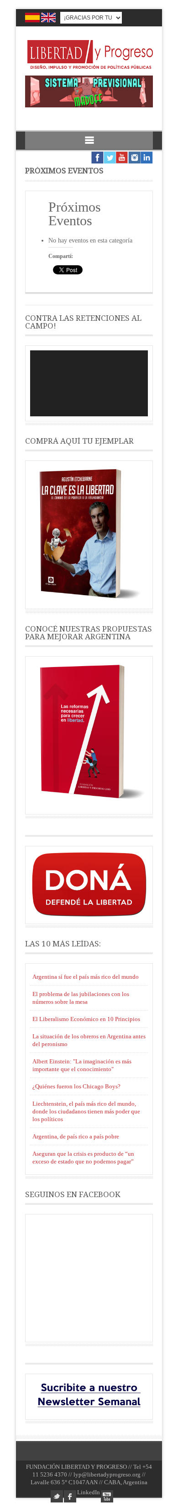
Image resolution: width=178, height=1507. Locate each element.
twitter (57, 1496)
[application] (89, 383)
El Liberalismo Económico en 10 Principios (86, 1019)
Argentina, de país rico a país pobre (75, 1136)
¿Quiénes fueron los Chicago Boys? (76, 1086)
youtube (107, 1496)
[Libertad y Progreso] (90, 69)
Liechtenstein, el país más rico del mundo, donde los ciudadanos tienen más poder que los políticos (86, 1111)
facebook (70, 1496)
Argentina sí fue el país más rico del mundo (85, 976)
